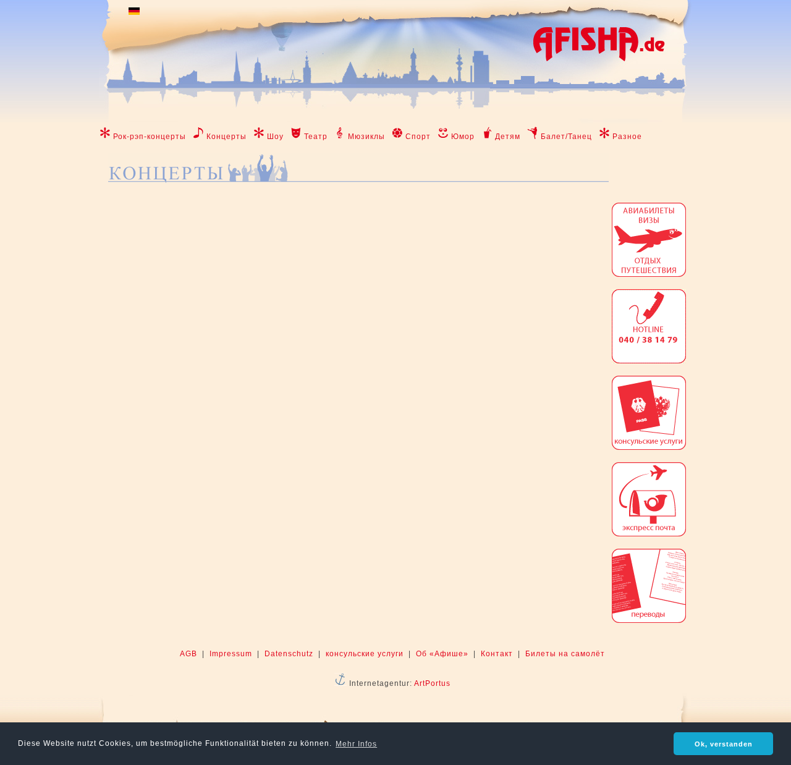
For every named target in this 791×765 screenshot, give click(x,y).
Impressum (230, 653)
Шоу (275, 136)
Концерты (226, 136)
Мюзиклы (366, 136)
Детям (507, 136)
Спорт (418, 136)
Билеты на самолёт (565, 653)
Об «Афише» (442, 653)
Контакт (497, 653)
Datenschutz (288, 653)
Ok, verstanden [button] (724, 744)
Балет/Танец (566, 136)
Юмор (463, 136)
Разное (627, 136)
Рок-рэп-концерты (149, 136)
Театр (316, 136)
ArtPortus (432, 683)
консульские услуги (365, 653)
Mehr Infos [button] (356, 744)
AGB (188, 653)
